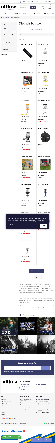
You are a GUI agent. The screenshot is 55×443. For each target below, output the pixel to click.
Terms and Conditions (7, 408)
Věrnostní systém (6, 406)
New (6, 44)
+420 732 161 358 (25, 386)
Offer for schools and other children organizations (44, 404)
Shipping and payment (7, 401)
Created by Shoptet (50, 423)
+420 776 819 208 (42, 384)
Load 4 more (35, 271)
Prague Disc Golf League (25, 407)
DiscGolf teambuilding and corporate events (44, 409)
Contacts (3, 1)
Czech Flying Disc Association (26, 409)
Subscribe (46, 368)
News (3, 412)
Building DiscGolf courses (43, 412)
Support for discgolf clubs (44, 401)
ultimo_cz (23, 389)
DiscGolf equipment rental (43, 399)
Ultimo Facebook (41, 386)
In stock (7, 42)
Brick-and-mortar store (7, 403)
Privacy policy (5, 410)
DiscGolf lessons (41, 407)
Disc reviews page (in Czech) (26, 402)
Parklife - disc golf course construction (25, 400)
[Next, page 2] (36, 277)
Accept (43, 225)
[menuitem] (6, 13)
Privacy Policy (30, 371)
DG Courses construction (25, 404)
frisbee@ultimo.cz (25, 384)
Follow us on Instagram (29, 315)
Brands (4, 414)
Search (33, 7)
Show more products (36, 29)
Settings (11, 224)
